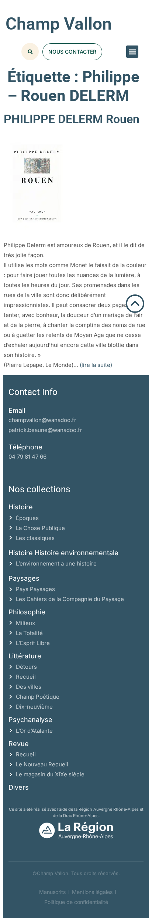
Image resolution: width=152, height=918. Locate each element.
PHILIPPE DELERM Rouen (71, 119)
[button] (132, 51)
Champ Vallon (59, 24)
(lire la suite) (96, 364)
